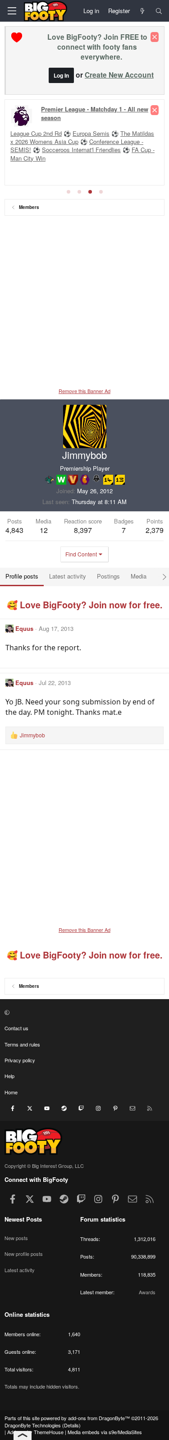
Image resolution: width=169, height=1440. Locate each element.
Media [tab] (138, 576)
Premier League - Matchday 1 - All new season (94, 113)
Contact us (16, 1028)
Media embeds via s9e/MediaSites (105, 1431)
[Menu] (12, 10)
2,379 (155, 530)
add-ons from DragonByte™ (99, 1417)
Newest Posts (23, 1219)
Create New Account (119, 74)
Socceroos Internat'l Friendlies (81, 149)
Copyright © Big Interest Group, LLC (44, 1165)
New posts (16, 1237)
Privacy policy (20, 1060)
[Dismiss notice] (155, 37)
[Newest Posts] (142, 11)
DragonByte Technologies (33, 1425)
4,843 (14, 530)
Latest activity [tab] (67, 576)
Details (71, 1425)
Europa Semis (91, 133)
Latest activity (20, 1269)
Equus (24, 628)
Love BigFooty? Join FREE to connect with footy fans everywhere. (97, 47)
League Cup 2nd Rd (36, 133)
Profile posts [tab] (21, 576)
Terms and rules (22, 1044)
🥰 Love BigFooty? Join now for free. (84, 604)
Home (11, 1092)
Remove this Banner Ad (84, 390)
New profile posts (24, 1253)
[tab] (68, 192)
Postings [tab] (108, 576)
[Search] (159, 11)
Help (9, 1075)
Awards (147, 1292)
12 (44, 530)
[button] (83, 1012)
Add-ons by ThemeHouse (35, 1431)
